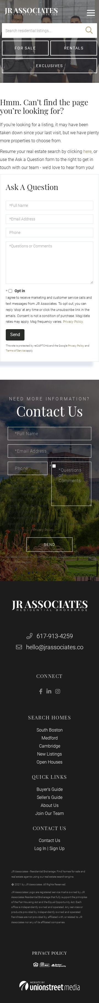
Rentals (74, 48)
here (87, 151)
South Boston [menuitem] (50, 730)
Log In (40, 848)
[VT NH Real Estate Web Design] (49, 986)
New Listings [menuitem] (49, 754)
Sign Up (57, 848)
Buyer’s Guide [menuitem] (50, 789)
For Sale (25, 48)
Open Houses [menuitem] (49, 762)
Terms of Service (16, 350)
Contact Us (49, 840)
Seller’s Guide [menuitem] (49, 797)
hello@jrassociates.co (54, 647)
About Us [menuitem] (50, 805)
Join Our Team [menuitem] (49, 813)
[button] (89, 30)
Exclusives (49, 66)
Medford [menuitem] (50, 738)
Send (15, 334)
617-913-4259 (54, 636)
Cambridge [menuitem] (49, 746)
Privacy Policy (73, 322)
